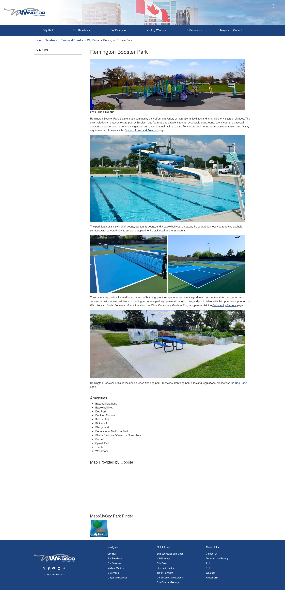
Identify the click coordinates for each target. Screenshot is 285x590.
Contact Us (212, 553)
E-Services (113, 572)
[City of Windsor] (24, 9)
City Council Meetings (168, 582)
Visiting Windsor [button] (157, 30)
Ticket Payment (165, 572)
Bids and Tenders (166, 568)
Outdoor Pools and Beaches (141, 130)
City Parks (93, 40)
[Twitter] (44, 568)
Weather (210, 572)
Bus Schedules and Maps (170, 553)
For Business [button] (119, 30)
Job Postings (163, 558)
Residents (51, 40)
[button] (275, 6)
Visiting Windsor (116, 568)
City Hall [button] (48, 30)
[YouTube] (53, 568)
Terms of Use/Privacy (217, 558)
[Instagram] (64, 568)
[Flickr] (59, 568)
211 (208, 563)
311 (208, 568)
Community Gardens (224, 305)
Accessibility (212, 577)
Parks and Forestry (72, 40)
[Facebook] (49, 568)
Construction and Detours (170, 577)
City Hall (112, 553)
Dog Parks (241, 383)
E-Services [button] (193, 30)
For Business (114, 563)
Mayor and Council (231, 30)
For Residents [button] (82, 30)
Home (37, 40)
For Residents (115, 558)
